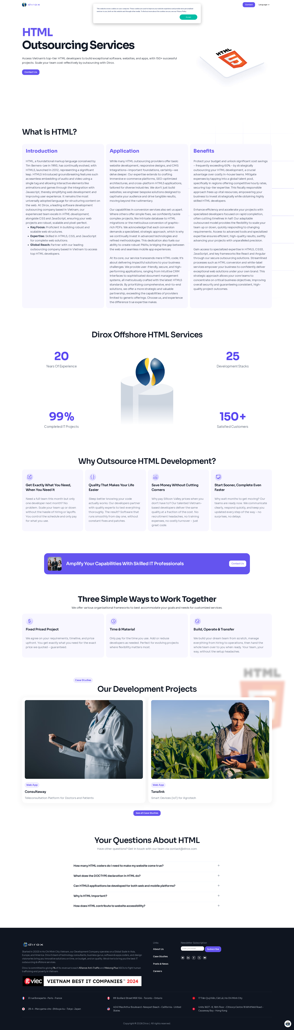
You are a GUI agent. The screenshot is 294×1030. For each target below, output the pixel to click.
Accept (188, 17)
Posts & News (160, 963)
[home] (31, 5)
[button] (264, 4)
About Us (158, 949)
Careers (157, 971)
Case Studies (160, 956)
